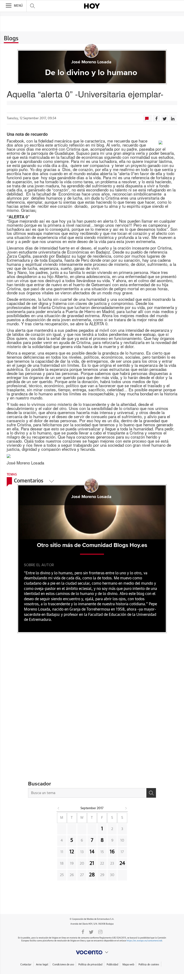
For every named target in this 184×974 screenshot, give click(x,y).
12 (71, 851)
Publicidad (112, 964)
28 (92, 875)
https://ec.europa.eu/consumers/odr (144, 941)
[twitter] (91, 931)
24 (122, 863)
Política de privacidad (90, 964)
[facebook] (83, 931)
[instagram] (100, 931)
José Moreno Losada (91, 62)
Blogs (11, 39)
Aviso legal (42, 964)
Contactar (25, 964)
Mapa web (128, 964)
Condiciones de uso (63, 964)
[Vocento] (92, 952)
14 (92, 851)
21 (92, 863)
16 (112, 851)
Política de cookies (148, 964)
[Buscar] (151, 793)
